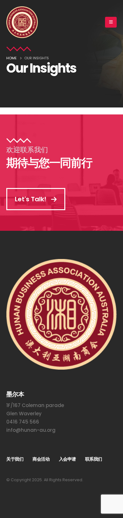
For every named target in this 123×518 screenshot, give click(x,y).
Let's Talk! (31, 199)
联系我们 (93, 459)
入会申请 (67, 459)
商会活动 (41, 459)
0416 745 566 (22, 421)
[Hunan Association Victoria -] (22, 22)
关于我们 (14, 459)
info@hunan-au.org (31, 430)
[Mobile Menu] (111, 22)
